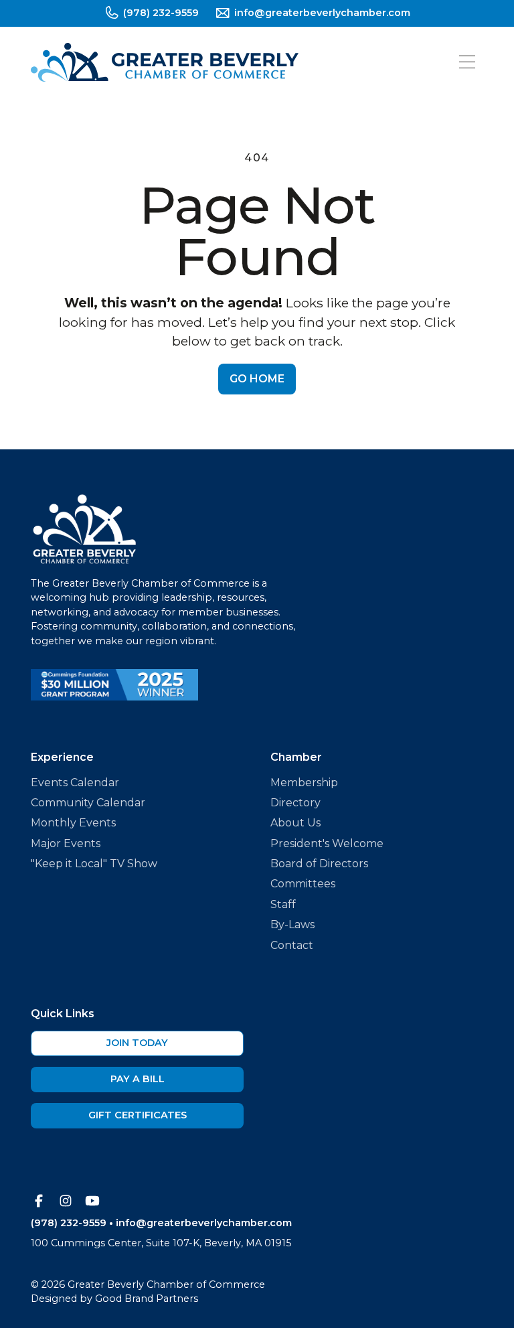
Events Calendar (75, 782)
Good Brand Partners (146, 1299)
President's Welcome (326, 843)
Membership (304, 782)
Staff (283, 904)
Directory (295, 802)
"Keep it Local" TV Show (94, 863)
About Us (295, 822)
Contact (291, 945)
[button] (467, 62)
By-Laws (292, 924)
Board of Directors (319, 863)
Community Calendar (88, 802)
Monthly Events (73, 822)
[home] (164, 62)
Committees (302, 883)
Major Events (65, 843)
